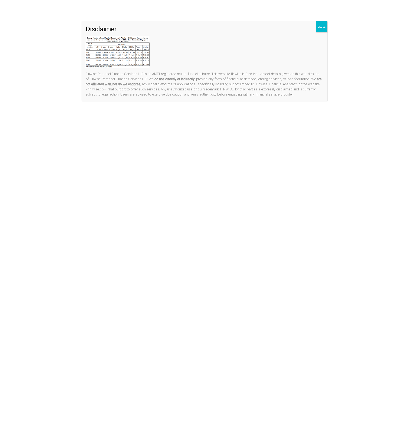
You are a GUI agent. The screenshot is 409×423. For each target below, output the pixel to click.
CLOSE (321, 26)
